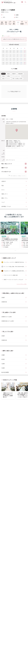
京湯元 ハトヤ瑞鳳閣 (8, 10)
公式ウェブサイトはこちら (10, 159)
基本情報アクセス (22, 24)
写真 (6, 23)
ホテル (6, 12)
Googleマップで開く (9, 123)
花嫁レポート (4, 194)
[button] (16, 250)
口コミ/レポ (10, 24)
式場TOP (2, 23)
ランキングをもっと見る (22, 284)
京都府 (2, 12)
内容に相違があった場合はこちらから (18, 175)
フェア (18, 23)
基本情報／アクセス (6, 206)
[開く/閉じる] (26, 164)
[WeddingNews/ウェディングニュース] (7, 2)
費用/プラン (14, 24)
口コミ (3, 189)
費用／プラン (4, 198)
